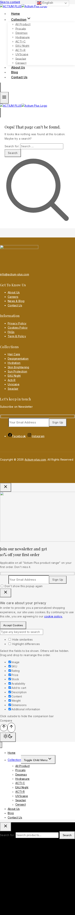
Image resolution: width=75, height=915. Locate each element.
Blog (11, 813)
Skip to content (10, 2)
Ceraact (20, 804)
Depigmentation (18, 358)
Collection (14, 760)
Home (11, 752)
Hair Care (14, 354)
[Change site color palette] (8, 737)
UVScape (21, 54)
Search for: (7, 835)
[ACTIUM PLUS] (23, 6)
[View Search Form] (0, 87)
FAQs (11, 332)
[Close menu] (1, 745)
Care (11, 296)
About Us (14, 292)
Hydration (14, 362)
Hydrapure (22, 37)
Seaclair (20, 58)
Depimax (21, 33)
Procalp (20, 28)
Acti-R (12, 380)
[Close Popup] (5, 487)
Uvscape (13, 384)
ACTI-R (20, 50)
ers (16, 296)
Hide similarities (22, 639)
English (47, 2)
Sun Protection (17, 371)
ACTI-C (20, 41)
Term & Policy (17, 336)
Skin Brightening (18, 367)
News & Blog (16, 301)
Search (67, 835)
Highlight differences (26, 644)
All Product (22, 24)
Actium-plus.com (35, 459)
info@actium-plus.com (14, 274)
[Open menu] (4, 98)
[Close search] (5, 826)
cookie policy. (53, 616)
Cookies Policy (18, 327)
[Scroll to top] (4, 727)
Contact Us (19, 77)
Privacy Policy (17, 323)
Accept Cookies (13, 625)
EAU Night (22, 45)
